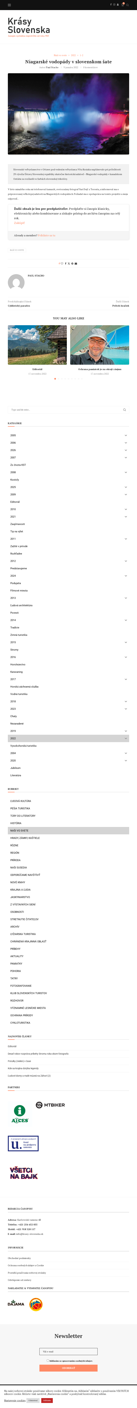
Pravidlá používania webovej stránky (27, 1272)
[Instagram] (114, 8)
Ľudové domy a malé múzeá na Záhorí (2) (29, 1075)
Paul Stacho (52, 67)
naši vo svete (17, 250)
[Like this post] (62, 263)
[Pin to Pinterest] (72, 263)
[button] (12, 352)
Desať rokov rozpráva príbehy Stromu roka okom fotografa (38, 1053)
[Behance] (118, 8)
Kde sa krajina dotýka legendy (23, 1068)
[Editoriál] (37, 345)
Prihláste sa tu (46, 235)
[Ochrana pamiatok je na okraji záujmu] (99, 345)
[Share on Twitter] (69, 263)
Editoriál (37, 369)
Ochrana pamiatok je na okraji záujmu (99, 369)
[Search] (127, 5)
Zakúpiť (19, 223)
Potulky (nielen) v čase (19, 1061)
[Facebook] (111, 8)
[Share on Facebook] (65, 263)
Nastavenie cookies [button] (15, 1400)
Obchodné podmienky (19, 1258)
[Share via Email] (76, 263)
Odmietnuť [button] (33, 1400)
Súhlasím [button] (47, 1400)
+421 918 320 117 (25, 1229)
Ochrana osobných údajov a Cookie (26, 1265)
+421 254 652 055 (27, 1224)
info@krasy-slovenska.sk (29, 1233)
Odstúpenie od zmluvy (19, 1280)
